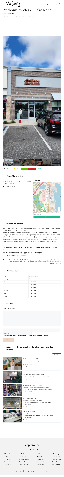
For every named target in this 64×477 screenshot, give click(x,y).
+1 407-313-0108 (10, 186)
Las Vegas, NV (40, 464)
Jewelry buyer (31, 374)
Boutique (25, 360)
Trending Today (24, 464)
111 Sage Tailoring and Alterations (32, 359)
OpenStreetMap (54, 212)
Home (36, 4)
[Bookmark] (4, 368)
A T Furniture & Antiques (30, 398)
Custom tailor (42, 360)
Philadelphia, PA (40, 462)
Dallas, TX (40, 459)
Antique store (26, 400)
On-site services (56, 260)
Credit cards (17, 260)
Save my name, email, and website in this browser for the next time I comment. (26, 335)
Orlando (47, 360)
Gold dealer (25, 374)
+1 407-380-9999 (28, 378)
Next (59, 162)
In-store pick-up (35, 260)
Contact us (8, 464)
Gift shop (32, 387)
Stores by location (24, 459)
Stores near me (24, 457)
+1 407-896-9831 (28, 404)
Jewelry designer (36, 413)
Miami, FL (40, 457)
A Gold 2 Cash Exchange (30, 372)
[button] (59, 4)
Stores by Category (24, 462)
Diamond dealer (56, 464)
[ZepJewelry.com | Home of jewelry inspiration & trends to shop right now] (13, 4)
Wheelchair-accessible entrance (47, 261)
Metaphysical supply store (39, 387)
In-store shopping (46, 260)
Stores (8, 459)
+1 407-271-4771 (28, 364)
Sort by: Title (56, 354)
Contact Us (52, 4)
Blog (47, 4)
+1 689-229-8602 (28, 417)
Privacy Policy (8, 462)
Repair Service (56, 462)
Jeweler (31, 413)
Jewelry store (26, 387)
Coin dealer (37, 374)
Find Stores (41, 4)
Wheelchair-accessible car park (29, 261)
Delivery (11, 260)
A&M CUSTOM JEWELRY (30, 411)
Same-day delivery (14, 261)
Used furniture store (34, 400)
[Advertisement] (32, 26)
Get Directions (46, 216)
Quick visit (58, 263)
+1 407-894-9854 (28, 391)
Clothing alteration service (33, 360)
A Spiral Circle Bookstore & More (32, 385)
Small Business (26, 260)
